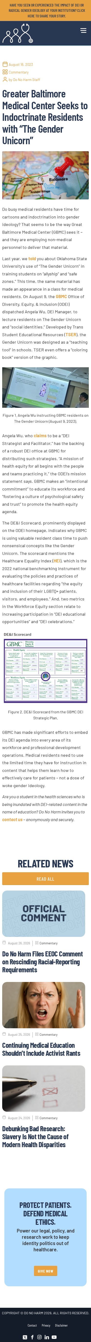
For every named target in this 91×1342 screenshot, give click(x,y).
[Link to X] (25, 1337)
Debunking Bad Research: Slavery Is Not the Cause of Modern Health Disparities (35, 1136)
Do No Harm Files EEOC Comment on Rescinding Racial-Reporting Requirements (42, 961)
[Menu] (82, 29)
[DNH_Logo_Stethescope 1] (36, 33)
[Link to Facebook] (32, 1337)
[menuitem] (47, 10)
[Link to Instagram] (39, 1337)
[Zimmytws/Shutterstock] (45, 175)
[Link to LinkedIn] (46, 1337)
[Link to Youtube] (54, 1337)
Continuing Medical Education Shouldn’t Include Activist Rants (41, 1049)
